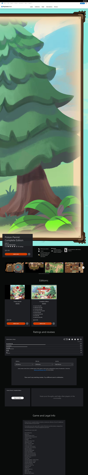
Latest (31, 6)
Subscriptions (49, 6)
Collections (37, 6)
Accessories (21, 3)
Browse (56, 6)
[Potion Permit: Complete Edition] (14, 267)
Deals (43, 6)
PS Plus (16, 3)
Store (5, 3)
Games (11, 3)
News (26, 3)
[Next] (83, 267)
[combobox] (24, 364)
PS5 (8, 3)
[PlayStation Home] (2, 3)
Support (29, 3)
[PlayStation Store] (7, 6)
